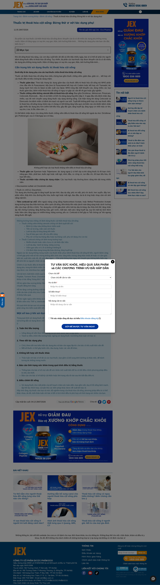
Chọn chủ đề (54, 273)
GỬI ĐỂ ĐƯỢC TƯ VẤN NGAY (80, 326)
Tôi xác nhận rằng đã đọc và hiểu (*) (75, 318)
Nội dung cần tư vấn (56, 301)
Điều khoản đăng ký (89, 318)
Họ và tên (52, 283)
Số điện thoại (54, 292)
